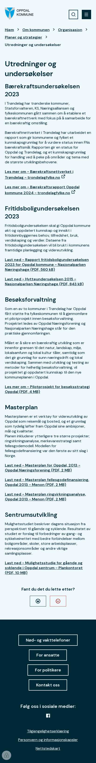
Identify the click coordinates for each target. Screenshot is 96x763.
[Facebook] (48, 715)
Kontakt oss (48, 685)
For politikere (48, 670)
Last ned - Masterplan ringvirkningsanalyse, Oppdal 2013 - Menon (45, 497)
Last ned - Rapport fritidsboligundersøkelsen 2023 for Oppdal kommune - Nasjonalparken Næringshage (47, 264)
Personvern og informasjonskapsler (48, 739)
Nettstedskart (48, 748)
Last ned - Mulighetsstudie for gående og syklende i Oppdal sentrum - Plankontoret (44, 567)
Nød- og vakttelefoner (48, 640)
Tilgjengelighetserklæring (48, 731)
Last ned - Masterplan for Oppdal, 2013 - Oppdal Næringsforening (42, 468)
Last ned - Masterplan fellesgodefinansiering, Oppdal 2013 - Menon (47, 482)
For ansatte (47, 655)
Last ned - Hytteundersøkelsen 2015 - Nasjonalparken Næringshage (44, 281)
